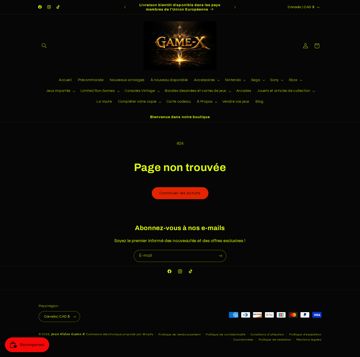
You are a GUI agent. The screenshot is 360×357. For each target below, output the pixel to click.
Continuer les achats (180, 193)
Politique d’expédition (305, 334)
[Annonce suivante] (235, 7)
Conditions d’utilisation (267, 334)
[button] (44, 45)
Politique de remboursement (179, 334)
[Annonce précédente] (125, 7)
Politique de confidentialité (226, 334)
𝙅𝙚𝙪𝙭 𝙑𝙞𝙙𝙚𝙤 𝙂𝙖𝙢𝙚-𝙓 (68, 334)
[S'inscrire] (220, 256)
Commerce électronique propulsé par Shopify (120, 334)
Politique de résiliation (275, 339)
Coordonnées (243, 339)
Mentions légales (309, 339)
